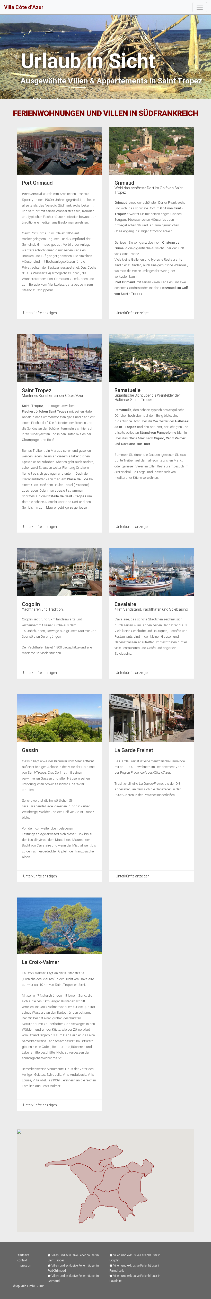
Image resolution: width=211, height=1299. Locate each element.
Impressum (24, 1265)
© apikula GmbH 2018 (28, 1286)
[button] (16, 57)
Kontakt (22, 1260)
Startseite (23, 1255)
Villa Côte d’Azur (23, 7)
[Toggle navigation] (199, 7)
